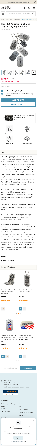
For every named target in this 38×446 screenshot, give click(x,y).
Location (22, 404)
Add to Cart (18, 100)
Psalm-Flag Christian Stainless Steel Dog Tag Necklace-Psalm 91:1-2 (26, 337)
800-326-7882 (13, 384)
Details (3, 256)
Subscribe (28, 368)
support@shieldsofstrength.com (18, 387)
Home (2, 19)
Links (2, 414)
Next (33, 72)
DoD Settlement (6, 409)
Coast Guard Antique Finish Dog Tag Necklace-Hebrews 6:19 (9, 291)
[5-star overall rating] (9, 301)
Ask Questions (5, 29)
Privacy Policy (23, 409)
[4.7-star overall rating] (27, 348)
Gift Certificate (5, 411)
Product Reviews (7, 260)
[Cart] (34, 8)
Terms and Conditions (26, 412)
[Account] (25, 8)
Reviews (3, 417)
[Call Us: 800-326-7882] (29, 8)
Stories (21, 407)
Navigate (4, 401)
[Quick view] (3, 308)
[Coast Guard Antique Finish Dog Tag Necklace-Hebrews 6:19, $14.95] (9, 279)
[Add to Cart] (20, 308)
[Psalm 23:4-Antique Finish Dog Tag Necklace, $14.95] (27, 279)
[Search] (33, 13)
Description (5, 152)
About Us (22, 415)
